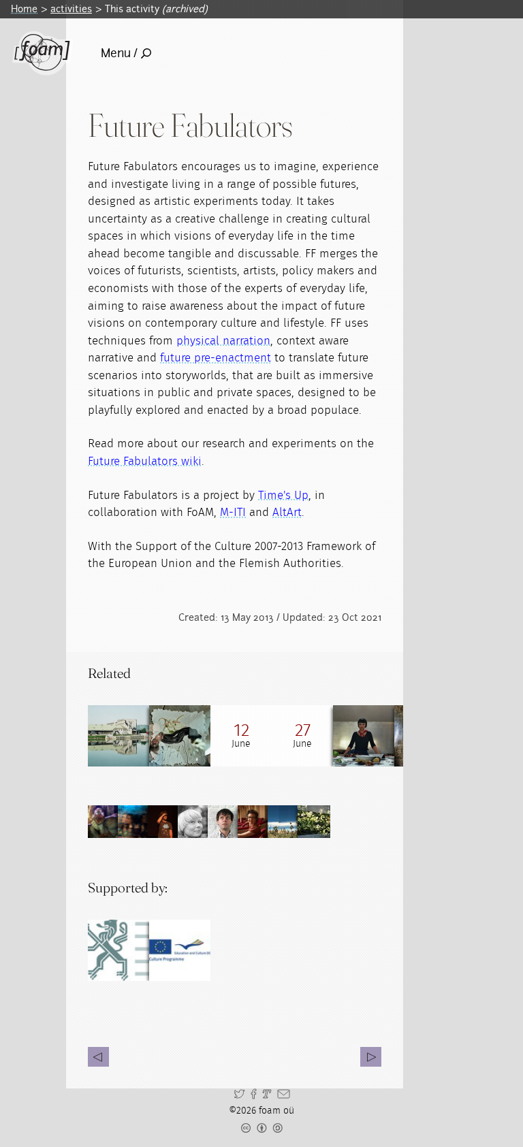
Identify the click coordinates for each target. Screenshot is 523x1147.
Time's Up (283, 495)
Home (24, 9)
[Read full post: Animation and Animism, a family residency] (179, 735)
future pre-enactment (215, 358)
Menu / (119, 53)
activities (71, 9)
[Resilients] (370, 1057)
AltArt (287, 512)
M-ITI (233, 512)
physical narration (223, 340)
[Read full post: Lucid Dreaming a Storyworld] (118, 735)
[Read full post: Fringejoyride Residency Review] (363, 735)
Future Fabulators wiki (145, 461)
